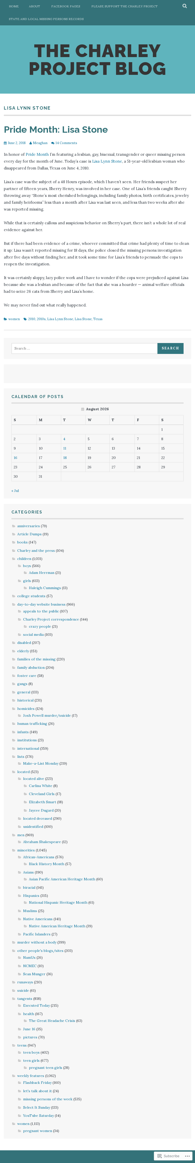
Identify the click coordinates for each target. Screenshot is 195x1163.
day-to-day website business (41, 604)
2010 (31, 319)
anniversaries (28, 526)
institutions (27, 740)
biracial (29, 887)
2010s (41, 319)
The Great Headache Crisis (52, 1020)
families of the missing (36, 659)
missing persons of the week (47, 1099)
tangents (24, 998)
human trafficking (32, 723)
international (28, 748)
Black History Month (46, 864)
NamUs (29, 957)
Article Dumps (29, 534)
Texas (98, 319)
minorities (26, 850)
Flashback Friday (37, 1082)
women (14, 319)
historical (25, 700)
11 (64, 448)
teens (22, 1045)
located (23, 771)
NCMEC (30, 966)
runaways (25, 982)
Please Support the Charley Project (124, 6)
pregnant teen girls (45, 1067)
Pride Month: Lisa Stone (56, 129)
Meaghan (40, 143)
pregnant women (37, 1130)
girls (27, 580)
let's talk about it (37, 1091)
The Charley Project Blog (97, 59)
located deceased (37, 818)
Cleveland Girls (42, 794)
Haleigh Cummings (45, 588)
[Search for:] (85, 348)
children (24, 558)
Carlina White (40, 785)
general (23, 692)
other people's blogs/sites (40, 950)
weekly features (30, 1075)
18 (65, 457)
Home (14, 6)
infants (23, 732)
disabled (24, 642)
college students (31, 596)
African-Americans (38, 857)
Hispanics (31, 895)
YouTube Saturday (38, 1115)
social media (33, 634)
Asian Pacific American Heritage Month (62, 879)
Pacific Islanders (37, 934)
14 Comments (66, 143)
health (28, 1014)
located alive (33, 778)
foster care (26, 675)
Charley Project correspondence (51, 619)
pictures (30, 1037)
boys (27, 565)
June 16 (29, 1029)
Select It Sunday (36, 1107)
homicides (26, 708)
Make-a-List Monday (40, 763)
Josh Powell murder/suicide (47, 715)
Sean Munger (34, 974)
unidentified (33, 826)
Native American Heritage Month (57, 926)
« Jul (15, 490)
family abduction (31, 667)
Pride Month (37, 154)
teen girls (31, 1060)
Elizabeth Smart (42, 802)
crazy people (40, 626)
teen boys (31, 1052)
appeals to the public (41, 611)
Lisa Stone (83, 319)
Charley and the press (36, 550)
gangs (22, 683)
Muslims (30, 911)
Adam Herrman (41, 572)
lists (20, 756)
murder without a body (36, 942)
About (34, 6)
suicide (23, 990)
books (22, 542)
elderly (23, 651)
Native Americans (38, 919)
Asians (28, 872)
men (20, 835)
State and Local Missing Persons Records (46, 19)
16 (15, 457)
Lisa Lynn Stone (107, 161)
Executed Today (36, 1005)
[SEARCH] (185, 6)
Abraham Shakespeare (42, 842)
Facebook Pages (65, 6)
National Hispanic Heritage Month (58, 902)
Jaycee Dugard (41, 810)
